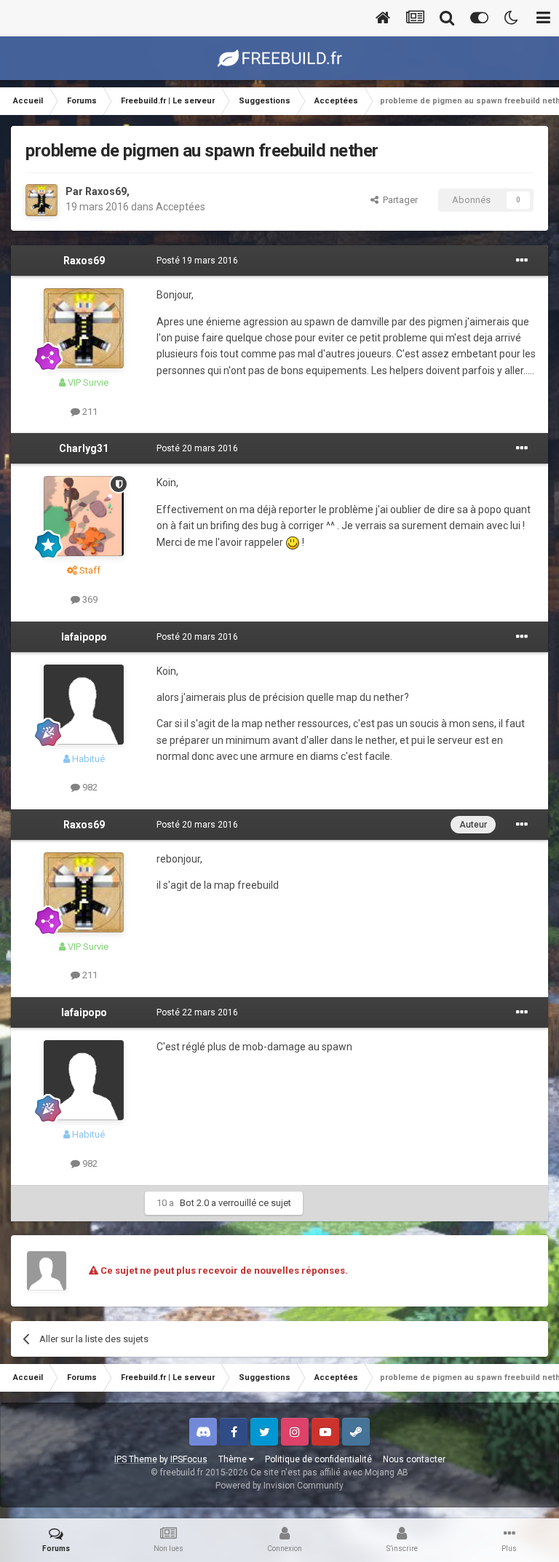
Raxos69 (106, 191)
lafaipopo (84, 637)
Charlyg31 (83, 448)
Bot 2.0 (194, 1202)
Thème (233, 1459)
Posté (197, 260)
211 (89, 411)
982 (89, 787)
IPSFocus (188, 1459)
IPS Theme (135, 1459)
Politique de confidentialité (318, 1459)
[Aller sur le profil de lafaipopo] (84, 705)
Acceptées (180, 207)
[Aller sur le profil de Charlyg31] (84, 516)
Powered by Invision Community (279, 1485)
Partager (398, 199)
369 (89, 599)
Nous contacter (414, 1459)
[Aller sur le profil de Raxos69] (41, 200)
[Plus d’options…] (521, 260)
